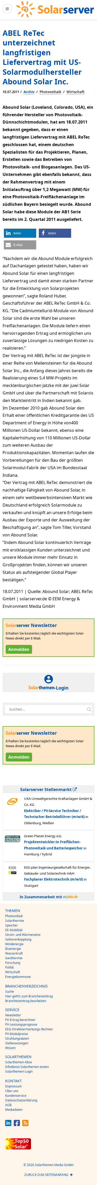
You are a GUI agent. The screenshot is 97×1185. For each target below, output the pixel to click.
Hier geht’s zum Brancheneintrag (29, 996)
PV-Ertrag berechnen (20, 1020)
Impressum (13, 1086)
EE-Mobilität (14, 930)
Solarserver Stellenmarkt (46, 789)
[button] (20, 233)
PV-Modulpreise (16, 1034)
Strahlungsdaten (17, 1038)
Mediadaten (14, 1109)
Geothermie (14, 958)
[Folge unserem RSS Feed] (25, 1124)
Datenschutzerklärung (21, 1100)
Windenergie (14, 944)
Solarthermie (14, 920)
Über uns (11, 1091)
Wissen (10, 1048)
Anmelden (18, 649)
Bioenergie (13, 948)
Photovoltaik (50, 92)
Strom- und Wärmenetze (23, 934)
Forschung (12, 963)
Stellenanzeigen (16, 1043)
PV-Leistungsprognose (21, 1024)
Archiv (29, 92)
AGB (8, 1105)
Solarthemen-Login (19, 1071)
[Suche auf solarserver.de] (89, 709)
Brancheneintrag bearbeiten (25, 1001)
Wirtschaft (75, 92)
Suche (9, 991)
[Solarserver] (55, 9)
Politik (9, 967)
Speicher (11, 925)
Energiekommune (18, 977)
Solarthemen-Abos (18, 1062)
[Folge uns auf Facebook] (17, 1124)
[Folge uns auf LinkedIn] (8, 1124)
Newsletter (13, 1015)
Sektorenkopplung (18, 939)
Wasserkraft (14, 953)
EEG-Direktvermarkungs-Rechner (29, 1029)
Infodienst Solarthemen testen (27, 1067)
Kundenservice (15, 1095)
